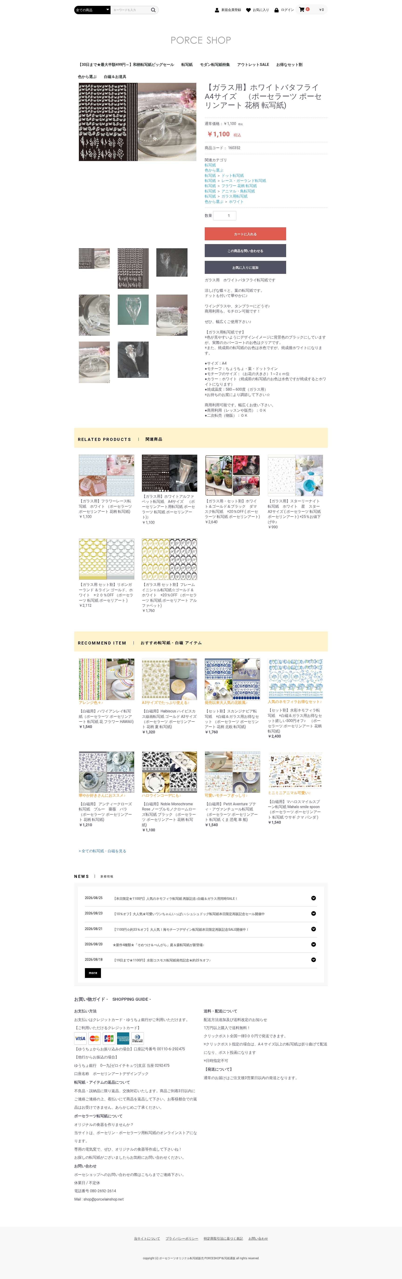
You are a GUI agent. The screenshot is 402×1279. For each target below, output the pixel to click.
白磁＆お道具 (115, 76)
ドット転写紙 (232, 175)
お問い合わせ (258, 1238)
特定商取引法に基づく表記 (223, 1238)
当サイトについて (147, 1238)
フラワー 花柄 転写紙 (239, 186)
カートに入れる (245, 234)
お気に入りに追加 (245, 267)
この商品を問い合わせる (245, 251)
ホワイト (236, 201)
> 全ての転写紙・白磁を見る (102, 851)
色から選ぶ (87, 76)
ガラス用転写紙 (234, 196)
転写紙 (187, 64)
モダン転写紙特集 (215, 64)
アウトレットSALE (253, 64)
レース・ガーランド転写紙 (243, 180)
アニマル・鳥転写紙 (238, 191)
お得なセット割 (289, 64)
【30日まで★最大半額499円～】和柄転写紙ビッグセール (126, 64)
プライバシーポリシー (182, 1238)
